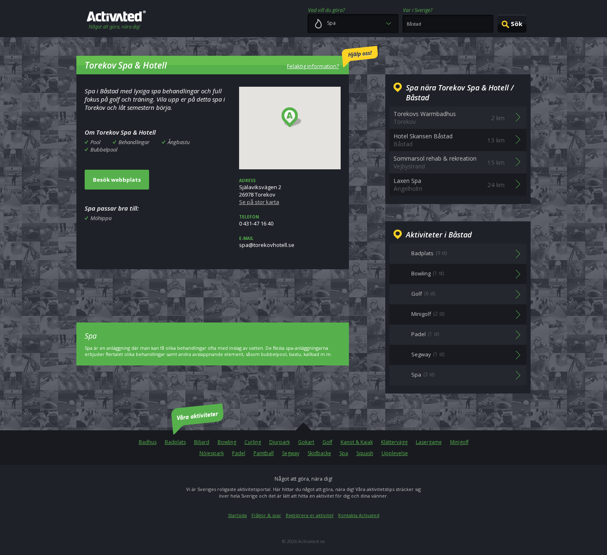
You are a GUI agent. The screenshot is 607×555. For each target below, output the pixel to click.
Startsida (237, 515)
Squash (364, 453)
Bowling (227, 442)
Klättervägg (394, 442)
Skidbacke (319, 453)
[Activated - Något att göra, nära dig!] (116, 20)
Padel (238, 453)
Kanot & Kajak (357, 442)
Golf (327, 442)
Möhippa (100, 218)
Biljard (201, 442)
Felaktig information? (313, 66)
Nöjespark (211, 453)
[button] (292, 117)
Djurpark (279, 442)
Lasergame (429, 442)
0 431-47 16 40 (256, 220)
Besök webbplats (117, 179)
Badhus (147, 442)
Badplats (175, 442)
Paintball (264, 453)
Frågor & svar (266, 515)
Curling (252, 442)
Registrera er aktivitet (310, 515)
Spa (343, 453)
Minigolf (459, 442)
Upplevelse (395, 453)
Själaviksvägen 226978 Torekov (260, 192)
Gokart (306, 442)
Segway (290, 453)
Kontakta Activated (358, 515)
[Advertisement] (212, 290)
